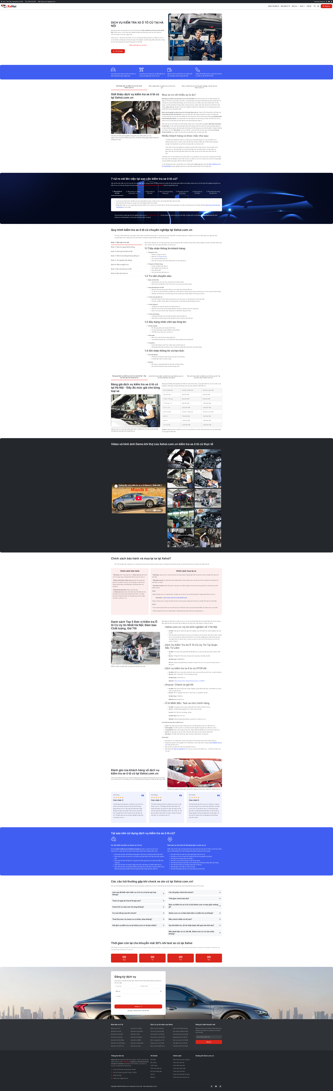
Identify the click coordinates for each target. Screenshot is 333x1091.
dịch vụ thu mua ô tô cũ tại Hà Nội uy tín (175, 597)
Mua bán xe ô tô (117, 1024)
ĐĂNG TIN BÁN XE (273, 6)
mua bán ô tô (126, 1061)
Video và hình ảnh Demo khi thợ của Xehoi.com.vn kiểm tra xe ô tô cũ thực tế (162, 444)
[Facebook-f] (326, 1)
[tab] (129, 87)
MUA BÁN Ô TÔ (285, 6)
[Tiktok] (331, 1)
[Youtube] (329, 1)
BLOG (301, 6)
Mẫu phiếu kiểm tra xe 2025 (138, 45)
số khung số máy (162, 256)
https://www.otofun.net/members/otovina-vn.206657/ (189, 681)
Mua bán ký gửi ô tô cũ (153, 215)
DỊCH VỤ (294, 6)
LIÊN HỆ (309, 6)
